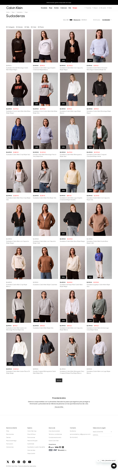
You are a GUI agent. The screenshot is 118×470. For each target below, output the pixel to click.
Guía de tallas (31, 450)
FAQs (7, 431)
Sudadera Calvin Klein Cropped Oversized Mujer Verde (96, 155)
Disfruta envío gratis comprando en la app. (59, 2)
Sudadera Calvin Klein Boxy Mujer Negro (72, 241)
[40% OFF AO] (45, 132)
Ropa (13, 12)
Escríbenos (73, 431)
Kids (70, 8)
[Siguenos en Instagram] (18, 462)
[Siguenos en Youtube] (29, 462)
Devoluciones (10, 434)
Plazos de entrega (11, 440)
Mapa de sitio (31, 453)
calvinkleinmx (8, 12)
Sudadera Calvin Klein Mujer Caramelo (45, 284)
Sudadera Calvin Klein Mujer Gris (43, 328)
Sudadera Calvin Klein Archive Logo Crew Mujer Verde (98, 329)
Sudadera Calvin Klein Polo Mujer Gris (44, 198)
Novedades (44, 8)
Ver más (59, 380)
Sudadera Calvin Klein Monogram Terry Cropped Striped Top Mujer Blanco (72, 372)
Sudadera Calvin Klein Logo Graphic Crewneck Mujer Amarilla (71, 199)
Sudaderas (19, 12)
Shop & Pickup (31, 434)
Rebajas (75, 8)
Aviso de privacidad (54, 431)
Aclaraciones (10, 447)
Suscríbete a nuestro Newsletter (36, 447)
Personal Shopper (32, 440)
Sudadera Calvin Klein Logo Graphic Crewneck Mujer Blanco (44, 68)
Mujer (50, 8)
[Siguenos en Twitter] (8, 462)
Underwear (63, 8)
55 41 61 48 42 (74, 437)
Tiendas (8, 437)
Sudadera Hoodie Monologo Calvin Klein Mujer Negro (17, 68)
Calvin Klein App (31, 431)
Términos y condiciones (55, 434)
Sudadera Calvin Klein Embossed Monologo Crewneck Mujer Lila (97, 68)
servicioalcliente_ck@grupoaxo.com (80, 434)
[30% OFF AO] (18, 132)
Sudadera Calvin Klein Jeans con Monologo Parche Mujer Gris (16, 329)
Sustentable (30, 444)
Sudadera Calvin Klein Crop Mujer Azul (18, 154)
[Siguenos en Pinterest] (24, 462)
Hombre (56, 8)
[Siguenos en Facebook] (13, 462)
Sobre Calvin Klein (54, 440)
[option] (59, 2)
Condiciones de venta (55, 437)
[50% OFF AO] (72, 219)
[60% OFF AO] (18, 89)
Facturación (9, 444)
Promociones (31, 437)
